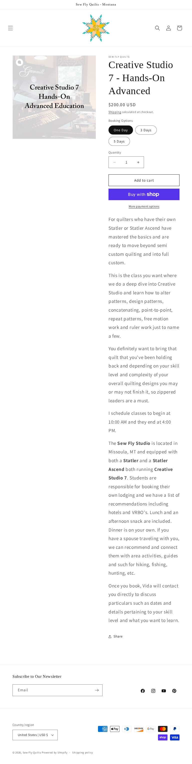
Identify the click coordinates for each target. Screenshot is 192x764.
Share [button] (118, 636)
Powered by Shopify (55, 752)
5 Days (119, 141)
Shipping (114, 112)
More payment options (144, 206)
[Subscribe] (96, 690)
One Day (121, 130)
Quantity (114, 152)
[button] (10, 28)
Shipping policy (82, 752)
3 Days (146, 130)
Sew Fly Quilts (32, 752)
